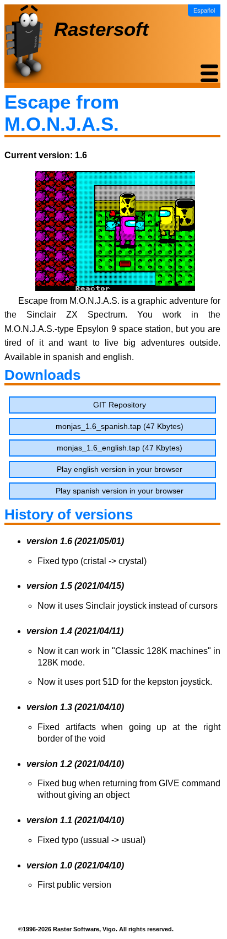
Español (204, 10)
